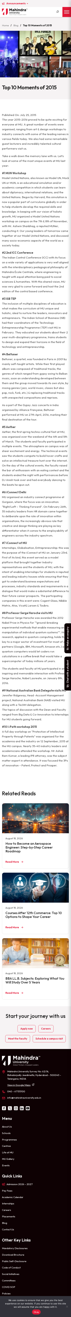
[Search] (57, 12)
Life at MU (7, 1152)
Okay (36, 1312)
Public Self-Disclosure (14, 1261)
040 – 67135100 (16, 1091)
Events (6, 1165)
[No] (67, 1306)
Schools (6, 1133)
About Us (7, 1126)
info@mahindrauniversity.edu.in (24, 1097)
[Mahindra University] (14, 11)
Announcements (16, 3)
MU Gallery (8, 1158)
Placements (8, 1216)
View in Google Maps (19, 1085)
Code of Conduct (11, 1267)
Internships (8, 1203)
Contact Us (8, 1229)
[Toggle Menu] (66, 11)
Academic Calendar (12, 1197)
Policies (6, 1293)
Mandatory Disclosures (15, 1248)
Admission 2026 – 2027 (20, 1184)
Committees (9, 1280)
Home (5, 25)
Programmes (9, 1139)
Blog (15, 25)
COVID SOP (8, 1287)
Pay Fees (7, 1190)
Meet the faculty (17, 1038)
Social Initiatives (10, 1274)
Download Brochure (13, 1254)
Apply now (26, 1028)
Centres (6, 1145)
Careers (46, 1028)
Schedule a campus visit (49, 1038)
